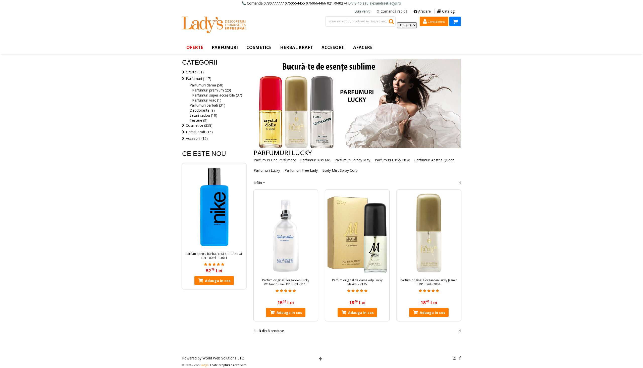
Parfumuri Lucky (267, 170)
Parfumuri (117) (198, 78)
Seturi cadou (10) (203, 115)
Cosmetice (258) (199, 125)
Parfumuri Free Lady (301, 170)
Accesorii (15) (197, 138)
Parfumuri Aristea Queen (434, 160)
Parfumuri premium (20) (211, 90)
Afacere (424, 11)
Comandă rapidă (394, 11)
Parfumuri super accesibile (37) (217, 95)
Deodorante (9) (202, 110)
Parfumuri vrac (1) (206, 100)
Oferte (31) (195, 72)
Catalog (448, 11)
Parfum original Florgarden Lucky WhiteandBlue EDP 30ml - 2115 (285, 282)
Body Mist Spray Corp (340, 170)
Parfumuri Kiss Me (315, 160)
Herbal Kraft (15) (199, 131)
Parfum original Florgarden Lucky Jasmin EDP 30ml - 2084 (428, 282)
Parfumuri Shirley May (352, 160)
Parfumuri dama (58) (206, 85)
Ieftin (258, 182)
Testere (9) (198, 120)
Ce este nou (204, 153)
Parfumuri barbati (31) (207, 105)
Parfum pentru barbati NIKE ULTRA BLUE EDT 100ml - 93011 (214, 256)
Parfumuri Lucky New (392, 160)
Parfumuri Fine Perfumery (275, 160)
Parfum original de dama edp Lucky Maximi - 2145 (357, 282)
